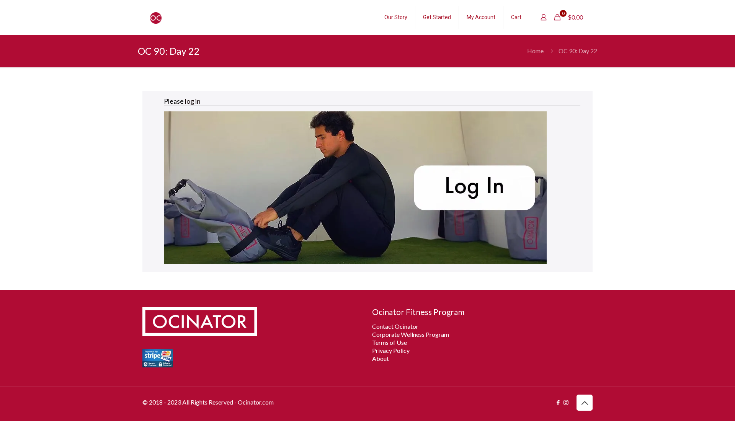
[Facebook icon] (558, 402)
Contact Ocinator (395, 326)
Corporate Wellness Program (410, 334)
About (380, 358)
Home (535, 50)
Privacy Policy (391, 350)
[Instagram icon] (566, 402)
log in (193, 101)
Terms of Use (389, 342)
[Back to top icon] (585, 403)
